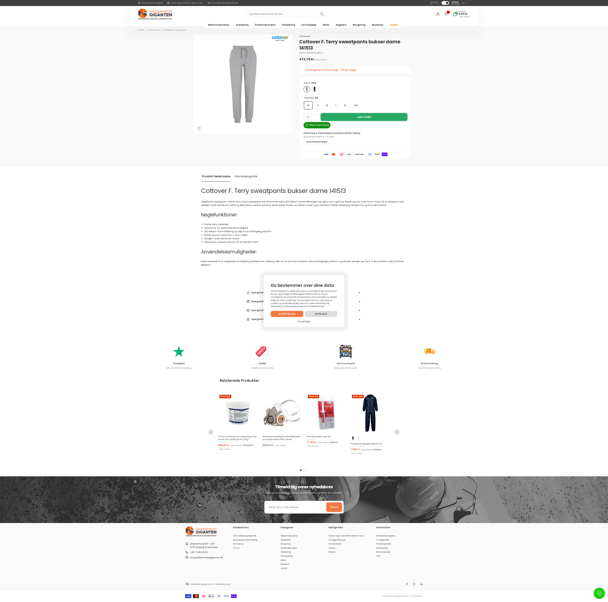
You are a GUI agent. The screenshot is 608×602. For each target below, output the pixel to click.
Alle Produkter (154, 30)
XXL (356, 105)
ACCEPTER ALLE (287, 313)
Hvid (358, 438)
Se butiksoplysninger (316, 141)
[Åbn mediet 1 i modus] (243, 84)
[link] (150, 3)
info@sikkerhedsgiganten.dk (206, 557)
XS (308, 105)
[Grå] (307, 89)
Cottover (304, 36)
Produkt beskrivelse (216, 176)
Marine (353, 438)
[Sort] (314, 89)
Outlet (262, 363)
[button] (461, 14)
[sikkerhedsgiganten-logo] (201, 536)
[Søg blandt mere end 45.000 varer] (322, 14)
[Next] (397, 432)
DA (463, 3)
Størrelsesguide (245, 176)
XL (345, 105)
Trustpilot (179, 363)
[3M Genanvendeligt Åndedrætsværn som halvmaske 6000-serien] (281, 413)
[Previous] (211, 432)
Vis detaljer (304, 321)
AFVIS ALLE (321, 313)
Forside (141, 30)
